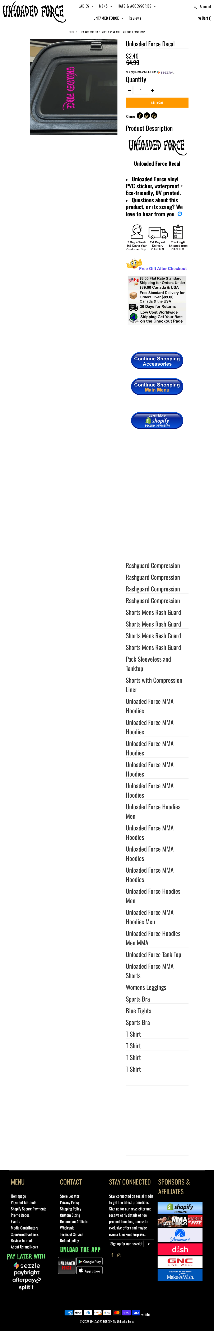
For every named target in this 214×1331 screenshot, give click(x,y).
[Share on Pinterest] (154, 115)
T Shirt (133, 1045)
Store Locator (69, 1196)
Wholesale (67, 1228)
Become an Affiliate (74, 1221)
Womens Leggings (146, 987)
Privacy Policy (69, 1202)
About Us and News (24, 1247)
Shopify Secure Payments (28, 1209)
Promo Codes (20, 1215)
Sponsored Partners (24, 1234)
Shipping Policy (70, 1209)
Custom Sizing (70, 1215)
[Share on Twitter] (147, 115)
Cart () (206, 18)
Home (71, 31)
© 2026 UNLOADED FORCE (95, 1321)
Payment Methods (23, 1202)
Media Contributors (24, 1228)
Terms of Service (71, 1234)
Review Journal (21, 1240)
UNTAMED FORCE (106, 18)
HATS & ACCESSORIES (135, 6)
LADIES (84, 6)
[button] (157, 72)
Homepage (18, 1196)
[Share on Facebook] (140, 115)
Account (205, 6)
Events (15, 1221)
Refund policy (69, 1240)
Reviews (135, 18)
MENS (103, 6)
